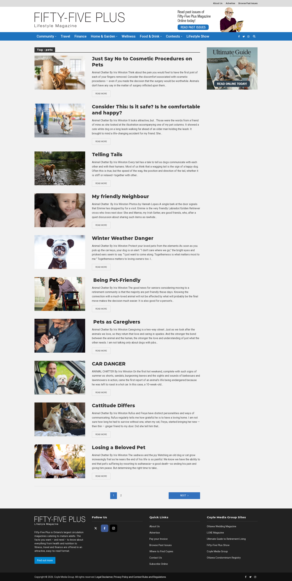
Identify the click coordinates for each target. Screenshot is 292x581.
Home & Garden (103, 36)
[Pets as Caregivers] (59, 335)
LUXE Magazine (215, 532)
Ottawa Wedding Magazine (221, 526)
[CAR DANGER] (59, 377)
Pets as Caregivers (116, 322)
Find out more (45, 560)
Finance (81, 36)
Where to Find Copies (161, 551)
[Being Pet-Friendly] (59, 293)
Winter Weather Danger (122, 238)
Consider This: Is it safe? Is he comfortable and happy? (146, 110)
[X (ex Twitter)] (95, 528)
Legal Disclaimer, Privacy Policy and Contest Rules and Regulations (130, 577)
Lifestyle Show (198, 36)
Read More (101, 93)
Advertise (230, 3)
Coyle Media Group (217, 551)
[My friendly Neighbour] (59, 210)
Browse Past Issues (248, 3)
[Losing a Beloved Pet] (59, 461)
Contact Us (155, 557)
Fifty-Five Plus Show (218, 545)
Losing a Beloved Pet (118, 447)
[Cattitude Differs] (59, 419)
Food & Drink (149, 36)
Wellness (129, 36)
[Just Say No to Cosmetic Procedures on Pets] (59, 72)
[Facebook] (104, 528)
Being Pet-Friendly (116, 280)
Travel (65, 36)
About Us (217, 3)
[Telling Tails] (59, 168)
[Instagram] (113, 528)
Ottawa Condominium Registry (224, 557)
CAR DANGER (108, 364)
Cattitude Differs (113, 405)
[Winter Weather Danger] (59, 251)
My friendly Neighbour (120, 196)
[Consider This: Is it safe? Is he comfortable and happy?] (59, 120)
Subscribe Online (158, 563)
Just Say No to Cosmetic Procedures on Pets (142, 62)
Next (183, 495)
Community (45, 36)
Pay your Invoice (158, 538)
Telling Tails (107, 154)
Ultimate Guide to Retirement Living (226, 538)
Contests (173, 36)
